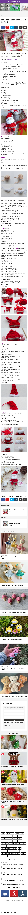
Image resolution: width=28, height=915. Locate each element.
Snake (22, 851)
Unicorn (4, 856)
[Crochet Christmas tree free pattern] (14, 742)
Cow (15, 836)
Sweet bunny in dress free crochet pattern (12, 557)
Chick (3, 836)
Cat (22, 833)
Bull (12, 833)
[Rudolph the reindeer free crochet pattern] (14, 758)
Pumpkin (4, 851)
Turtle (23, 853)
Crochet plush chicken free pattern (13, 864)
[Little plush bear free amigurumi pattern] (14, 683)
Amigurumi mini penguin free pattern (13, 880)
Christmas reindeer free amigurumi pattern (16, 522)
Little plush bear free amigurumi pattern (14, 696)
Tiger (17, 853)
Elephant (4, 841)
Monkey (14, 846)
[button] (1, 1)
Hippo (11, 843)
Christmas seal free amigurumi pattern (13, 784)
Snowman (4, 853)
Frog (14, 841)
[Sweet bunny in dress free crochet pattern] (14, 543)
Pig (19, 848)
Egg (20, 838)
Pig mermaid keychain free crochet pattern (12, 668)
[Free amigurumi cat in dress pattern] (14, 572)
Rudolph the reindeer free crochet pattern (12, 767)
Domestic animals (5, 583)
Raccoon (10, 851)
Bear (3, 833)
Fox (10, 841)
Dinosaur (4, 838)
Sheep (17, 851)
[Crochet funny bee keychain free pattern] (14, 626)
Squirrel (11, 853)
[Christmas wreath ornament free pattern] (14, 811)
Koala (3, 846)
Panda (8, 848)
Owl (3, 848)
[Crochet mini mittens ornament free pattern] (14, 793)
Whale (10, 856)
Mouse (20, 846)
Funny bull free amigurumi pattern (16, 510)
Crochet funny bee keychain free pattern (11, 640)
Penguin (14, 848)
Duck (15, 838)
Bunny (17, 833)
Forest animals (4, 555)
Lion (8, 846)
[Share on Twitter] (12, 27)
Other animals (4, 638)
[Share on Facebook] (3, 27)
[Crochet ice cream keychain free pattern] (14, 599)
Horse (16, 843)
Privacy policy (5, 908)
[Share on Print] (25, 27)
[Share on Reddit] (21, 27)
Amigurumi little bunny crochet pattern (14, 884)
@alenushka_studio (12, 59)
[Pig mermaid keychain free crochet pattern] (14, 654)
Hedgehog (4, 843)
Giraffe (20, 841)
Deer (19, 836)
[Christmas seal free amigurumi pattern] (14, 776)
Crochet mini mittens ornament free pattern (12, 802)
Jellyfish (22, 843)
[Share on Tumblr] (16, 27)
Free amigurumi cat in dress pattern (12, 585)
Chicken (9, 836)
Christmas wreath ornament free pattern (14, 819)
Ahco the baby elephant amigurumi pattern (13, 869)
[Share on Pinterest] (7, 27)
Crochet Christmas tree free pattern (12, 750)
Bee (7, 833)
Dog (10, 838)
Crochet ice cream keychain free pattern (14, 612)
